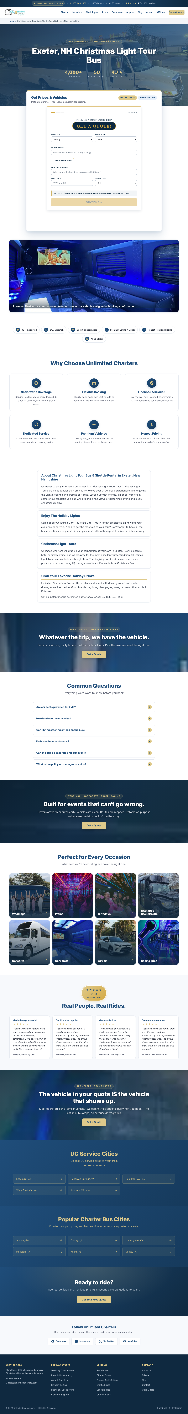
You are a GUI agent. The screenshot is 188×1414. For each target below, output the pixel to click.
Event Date (56, 178)
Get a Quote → (176, 12)
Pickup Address (58, 148)
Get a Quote (94, 654)
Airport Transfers (59, 1380)
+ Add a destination (62, 160)
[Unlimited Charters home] (15, 12)
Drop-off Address (59, 167)
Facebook (162, 1408)
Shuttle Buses (103, 1385)
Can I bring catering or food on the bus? (93, 729)
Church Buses (104, 1394)
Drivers (145, 1375)
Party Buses (102, 1370)
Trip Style (55, 134)
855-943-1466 (79, 3)
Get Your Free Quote (94, 1299)
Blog (140, 12)
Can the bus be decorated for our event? (93, 752)
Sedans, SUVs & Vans (107, 1380)
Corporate (117, 12)
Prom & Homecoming (61, 1375)
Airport (130, 12)
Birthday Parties (59, 1385)
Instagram (177, 1408)
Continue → (94, 202)
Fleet (64, 12)
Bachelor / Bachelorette (62, 1389)
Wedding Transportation (63, 1370)
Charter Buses (104, 1375)
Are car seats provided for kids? (93, 707)
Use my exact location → (94, 1165)
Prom (105, 12)
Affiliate (160, 12)
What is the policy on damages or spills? (93, 764)
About (149, 12)
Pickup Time (100, 178)
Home (11, 21)
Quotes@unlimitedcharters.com (21, 1382)
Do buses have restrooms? (93, 741)
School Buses (103, 1389)
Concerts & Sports (60, 1394)
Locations (77, 12)
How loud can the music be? (93, 718)
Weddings (92, 12)
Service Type (100, 134)
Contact (146, 1385)
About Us (146, 1370)
